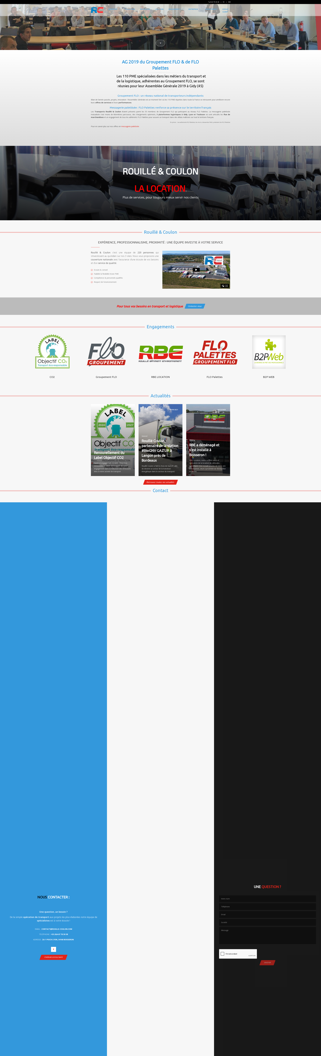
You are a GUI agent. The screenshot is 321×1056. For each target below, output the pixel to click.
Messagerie (145, 9)
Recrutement (211, 9)
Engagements (175, 9)
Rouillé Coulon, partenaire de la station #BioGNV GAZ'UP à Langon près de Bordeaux (160, 450)
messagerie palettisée (130, 126)
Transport (113, 9)
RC (224, 2)
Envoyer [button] (267, 963)
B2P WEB (268, 376)
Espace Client (225, 10)
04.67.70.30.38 (214, 2)
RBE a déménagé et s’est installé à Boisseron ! (204, 450)
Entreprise (193, 9)
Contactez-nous (195, 306)
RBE (229, 2)
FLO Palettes (215, 376)
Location (159, 9)
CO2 (52, 376)
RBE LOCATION (160, 376)
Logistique (130, 9)
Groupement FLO (106, 376)
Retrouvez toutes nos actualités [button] (160, 482)
